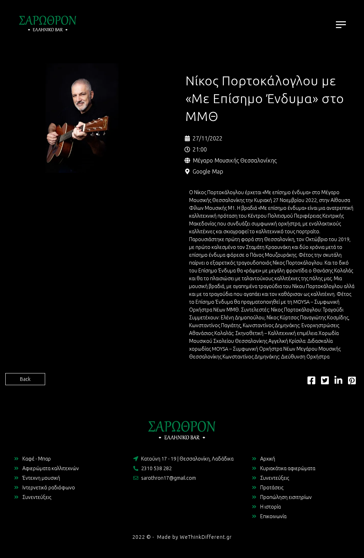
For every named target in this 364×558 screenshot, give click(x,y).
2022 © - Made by (156, 537)
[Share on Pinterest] (352, 382)
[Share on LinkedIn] (338, 382)
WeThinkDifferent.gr (206, 537)
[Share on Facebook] (311, 382)
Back (25, 379)
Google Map (208, 171)
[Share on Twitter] (325, 382)
